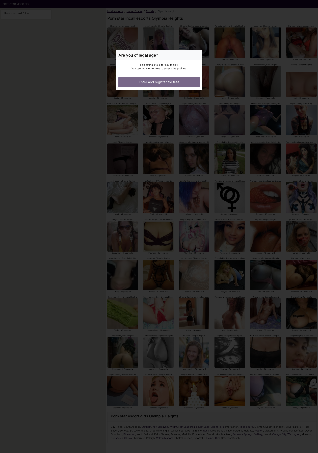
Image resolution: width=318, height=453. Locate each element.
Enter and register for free (159, 82)
